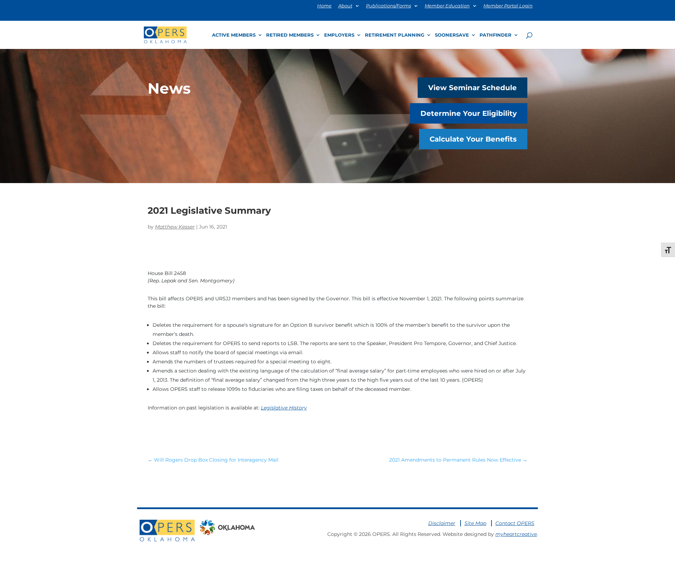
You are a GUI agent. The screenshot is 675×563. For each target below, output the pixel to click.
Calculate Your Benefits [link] (473, 139)
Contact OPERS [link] (514, 523)
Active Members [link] (234, 35)
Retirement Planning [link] (394, 35)
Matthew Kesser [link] (175, 227)
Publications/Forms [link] (388, 6)
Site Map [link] (475, 523)
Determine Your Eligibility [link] (468, 113)
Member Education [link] (447, 6)
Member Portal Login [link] (508, 6)
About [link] (345, 6)
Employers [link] (339, 35)
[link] (165, 34)
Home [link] (324, 6)
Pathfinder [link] (496, 35)
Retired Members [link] (290, 35)
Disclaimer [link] (441, 523)
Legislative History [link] (284, 408)
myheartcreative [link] (516, 534)
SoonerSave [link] (452, 35)
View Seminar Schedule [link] (472, 87)
